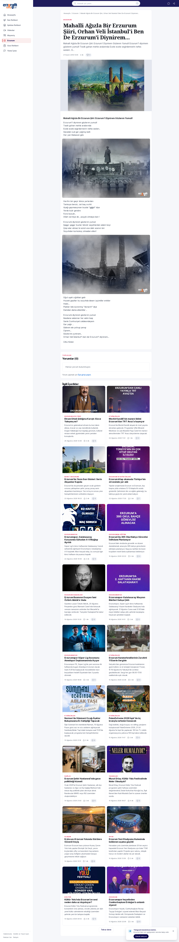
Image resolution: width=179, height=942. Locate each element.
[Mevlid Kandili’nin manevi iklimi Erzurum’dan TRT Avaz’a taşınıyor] (128, 399)
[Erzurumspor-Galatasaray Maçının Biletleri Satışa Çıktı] (128, 577)
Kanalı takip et (141, 936)
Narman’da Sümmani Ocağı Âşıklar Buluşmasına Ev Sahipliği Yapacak (82, 719)
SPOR (111, 836)
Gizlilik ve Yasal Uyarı (21, 934)
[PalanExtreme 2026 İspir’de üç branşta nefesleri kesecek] (128, 698)
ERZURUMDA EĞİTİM (117, 534)
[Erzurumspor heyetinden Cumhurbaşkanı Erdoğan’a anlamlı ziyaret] (128, 880)
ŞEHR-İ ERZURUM (71, 477)
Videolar (11, 30)
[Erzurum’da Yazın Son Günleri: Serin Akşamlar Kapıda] (83, 459)
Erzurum (75, 13)
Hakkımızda (7, 934)
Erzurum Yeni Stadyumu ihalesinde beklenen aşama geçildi (127, 840)
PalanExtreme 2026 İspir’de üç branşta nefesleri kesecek (125, 719)
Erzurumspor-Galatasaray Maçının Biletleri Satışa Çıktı (127, 598)
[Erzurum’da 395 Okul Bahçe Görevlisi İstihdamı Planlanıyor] (128, 517)
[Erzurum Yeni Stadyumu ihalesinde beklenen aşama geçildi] (128, 819)
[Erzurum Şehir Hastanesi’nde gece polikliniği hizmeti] (83, 759)
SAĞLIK (67, 776)
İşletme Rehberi (14, 25)
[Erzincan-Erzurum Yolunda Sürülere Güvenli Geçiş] (83, 819)
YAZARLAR (113, 776)
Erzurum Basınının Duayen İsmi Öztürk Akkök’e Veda (80, 598)
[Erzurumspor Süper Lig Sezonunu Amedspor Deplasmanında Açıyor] (83, 638)
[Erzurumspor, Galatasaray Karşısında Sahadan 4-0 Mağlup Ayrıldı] (83, 517)
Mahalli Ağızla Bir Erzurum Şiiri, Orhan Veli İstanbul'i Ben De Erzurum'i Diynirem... (109, 13)
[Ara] (137, 3)
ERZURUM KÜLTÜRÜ (72, 416)
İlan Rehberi (12, 20)
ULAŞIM (67, 836)
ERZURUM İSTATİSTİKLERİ (120, 477)
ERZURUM (67, 20)
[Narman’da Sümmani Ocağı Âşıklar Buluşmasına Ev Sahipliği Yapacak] (83, 698)
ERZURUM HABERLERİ (73, 595)
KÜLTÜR (67, 897)
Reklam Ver (7, 937)
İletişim (15, 937)
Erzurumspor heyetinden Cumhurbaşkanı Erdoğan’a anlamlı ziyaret (126, 902)
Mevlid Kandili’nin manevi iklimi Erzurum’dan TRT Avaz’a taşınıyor (127, 420)
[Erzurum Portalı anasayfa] (10, 6)
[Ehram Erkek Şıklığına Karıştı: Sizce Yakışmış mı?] (83, 399)
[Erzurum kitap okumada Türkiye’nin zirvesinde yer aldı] (128, 459)
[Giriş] (173, 3)
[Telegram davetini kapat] (173, 931)
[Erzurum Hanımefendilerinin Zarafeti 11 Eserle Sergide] (128, 638)
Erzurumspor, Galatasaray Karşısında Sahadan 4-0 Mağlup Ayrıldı (81, 540)
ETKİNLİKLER (114, 416)
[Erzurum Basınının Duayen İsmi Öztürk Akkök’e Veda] (83, 577)
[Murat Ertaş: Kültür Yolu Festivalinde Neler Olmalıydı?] (128, 759)
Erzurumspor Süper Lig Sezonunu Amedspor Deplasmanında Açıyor (81, 659)
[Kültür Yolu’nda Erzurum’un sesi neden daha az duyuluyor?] (83, 880)
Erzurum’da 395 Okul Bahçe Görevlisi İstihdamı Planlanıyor (128, 538)
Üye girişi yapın (84, 375)
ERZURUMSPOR (70, 534)
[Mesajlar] (168, 3)
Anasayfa (11, 15)
